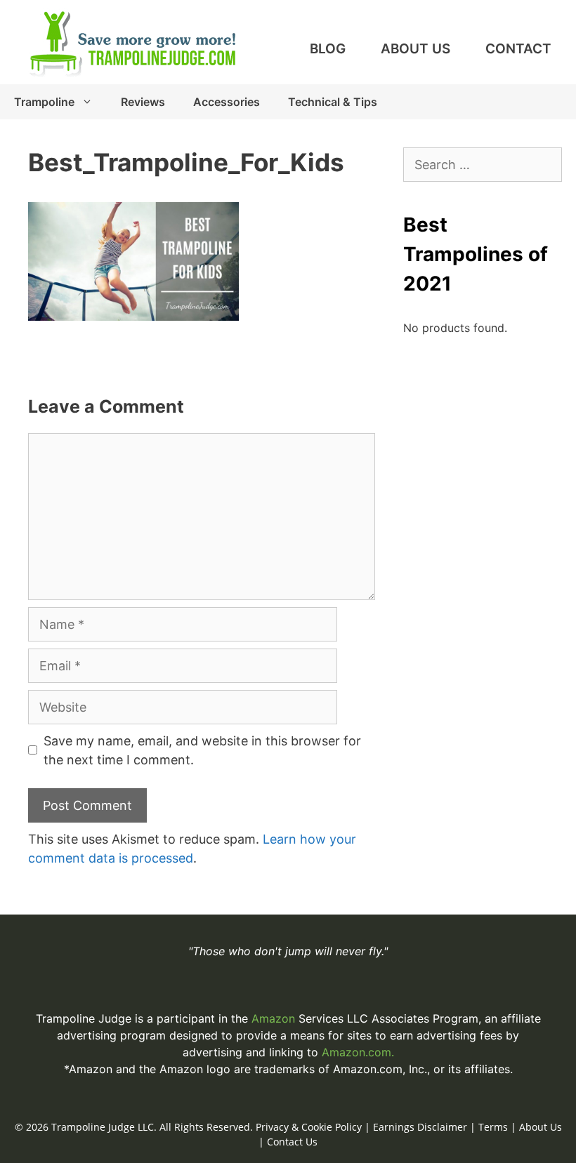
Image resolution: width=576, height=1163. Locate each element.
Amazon (275, 1018)
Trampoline (44, 102)
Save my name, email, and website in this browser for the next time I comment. (202, 750)
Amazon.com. (358, 1052)
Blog (328, 49)
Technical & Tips (332, 102)
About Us (415, 49)
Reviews (143, 102)
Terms (493, 1127)
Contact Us (292, 1141)
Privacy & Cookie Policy (309, 1127)
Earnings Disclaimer (420, 1127)
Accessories (226, 102)
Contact (518, 49)
